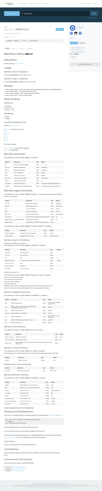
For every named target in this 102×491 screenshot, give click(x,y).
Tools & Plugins (34, 3)
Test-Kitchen (52, 415)
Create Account (86, 3)
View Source (73, 42)
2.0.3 (21, 29)
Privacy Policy (50, 487)
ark (6, 131)
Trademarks (7, 486)
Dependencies (14, 48)
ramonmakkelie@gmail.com (19, 467)
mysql (7, 139)
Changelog (21, 48)
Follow (61, 29)
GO (94, 13)
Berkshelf (12, 37)
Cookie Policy (57, 487)
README (7, 48)
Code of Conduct (30, 487)
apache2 (7, 129)
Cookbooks (23, 3)
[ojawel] (81, 33)
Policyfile (6, 37)
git (6, 135)
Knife (16, 37)
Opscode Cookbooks (14, 125)
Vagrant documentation (10, 437)
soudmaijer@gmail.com (18, 469)
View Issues (82, 42)
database (7, 133)
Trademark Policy (65, 487)
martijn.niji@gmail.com (17, 470)
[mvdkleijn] (76, 33)
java (6, 137)
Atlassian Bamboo (19, 63)
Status (72, 487)
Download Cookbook (85, 64)
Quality (29, 48)
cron (6, 141)
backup (7, 150)
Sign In (96, 3)
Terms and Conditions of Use (40, 487)
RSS (6, 27)
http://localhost (44, 164)
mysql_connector (9, 148)
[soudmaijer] (72, 33)
